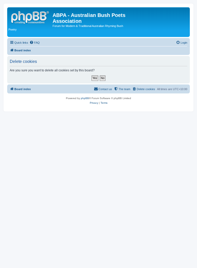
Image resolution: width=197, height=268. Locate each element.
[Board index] (30, 16)
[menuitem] (34, 43)
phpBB (85, 98)
